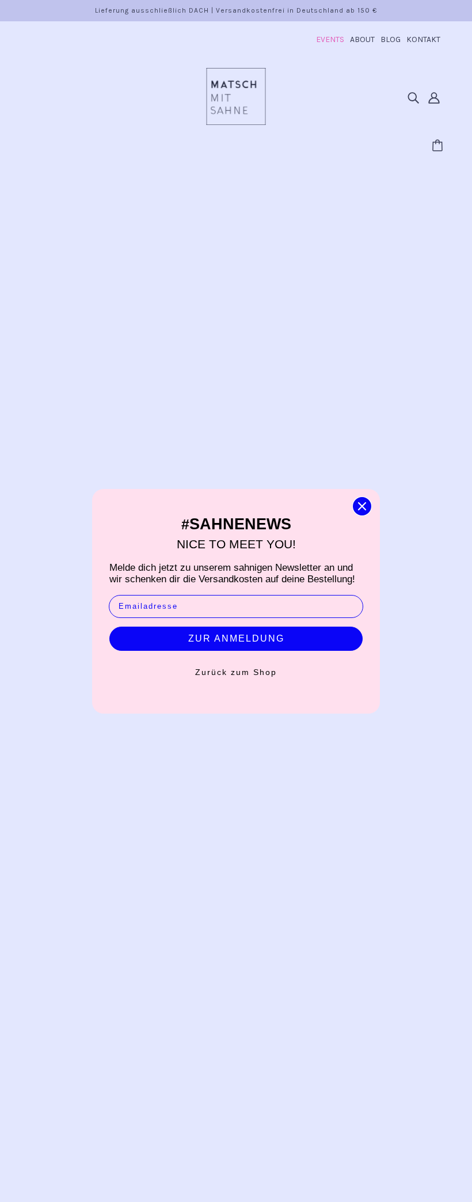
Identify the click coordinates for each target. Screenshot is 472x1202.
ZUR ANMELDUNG (236, 638)
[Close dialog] (362, 506)
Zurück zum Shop (236, 672)
